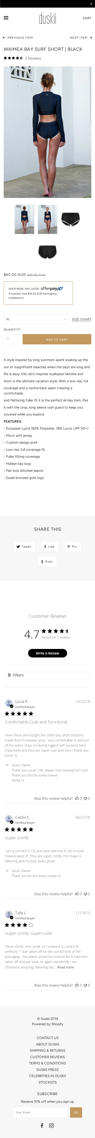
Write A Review (47, 653)
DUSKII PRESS (47, 1070)
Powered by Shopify (47, 1024)
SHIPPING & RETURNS (47, 1050)
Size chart (81, 319)
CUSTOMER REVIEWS (47, 1057)
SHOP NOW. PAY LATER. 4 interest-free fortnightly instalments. (32, 293)
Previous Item (20, 37)
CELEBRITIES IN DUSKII (47, 1076)
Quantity (11, 329)
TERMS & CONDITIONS (47, 1063)
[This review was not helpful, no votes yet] (85, 798)
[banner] (47, 18)
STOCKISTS (48, 1082)
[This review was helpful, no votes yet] (77, 798)
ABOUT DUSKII (47, 1044)
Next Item (79, 37)
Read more (65, 967)
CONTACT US (48, 1038)
